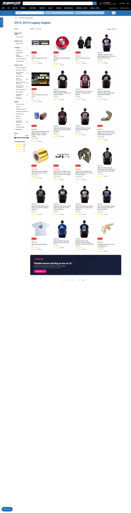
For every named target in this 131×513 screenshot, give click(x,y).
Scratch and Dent (124, 8)
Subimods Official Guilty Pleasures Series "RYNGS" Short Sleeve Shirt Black (62, 93)
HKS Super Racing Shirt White (39, 244)
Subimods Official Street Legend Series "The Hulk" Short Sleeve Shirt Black (40, 207)
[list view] (116, 29)
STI (9, 8)
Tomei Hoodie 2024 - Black (83, 58)
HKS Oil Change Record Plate (39, 58)
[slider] (15, 138)
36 (79, 280)
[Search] (95, 3)
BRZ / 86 (15, 8)
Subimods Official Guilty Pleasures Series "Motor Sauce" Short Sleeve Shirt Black (106, 93)
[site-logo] (11, 3)
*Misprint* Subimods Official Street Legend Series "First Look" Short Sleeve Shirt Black (106, 56)
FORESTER (42, 8)
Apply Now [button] (39, 271)
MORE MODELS (69, 8)
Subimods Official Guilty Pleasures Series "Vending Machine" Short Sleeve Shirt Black (84, 242)
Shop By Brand (113, 8)
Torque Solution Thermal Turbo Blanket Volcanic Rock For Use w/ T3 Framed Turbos (84, 173)
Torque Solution (35, 138)
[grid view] (113, 29)
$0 (15, 135)
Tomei (77, 59)
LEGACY (50, 8)
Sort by (32, 29)
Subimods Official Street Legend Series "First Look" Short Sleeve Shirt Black (84, 207)
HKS (32, 59)
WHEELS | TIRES (95, 8)
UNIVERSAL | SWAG (81, 8)
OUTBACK (59, 8)
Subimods (99, 59)
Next (83, 280)
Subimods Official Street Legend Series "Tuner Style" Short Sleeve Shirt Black (62, 129)
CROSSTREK (32, 8)
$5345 (26, 135)
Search (108, 12)
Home (16, 18)
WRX (3, 8)
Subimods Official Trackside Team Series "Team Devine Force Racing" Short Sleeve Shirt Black (106, 169)
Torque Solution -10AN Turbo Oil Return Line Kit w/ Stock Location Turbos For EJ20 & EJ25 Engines (62, 173)
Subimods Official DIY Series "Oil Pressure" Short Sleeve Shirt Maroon (84, 93)
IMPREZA (23, 8)
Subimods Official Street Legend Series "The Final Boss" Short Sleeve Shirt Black (62, 207)
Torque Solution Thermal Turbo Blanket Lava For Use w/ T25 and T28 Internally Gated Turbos (106, 133)
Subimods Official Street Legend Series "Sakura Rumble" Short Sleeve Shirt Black (106, 207)
